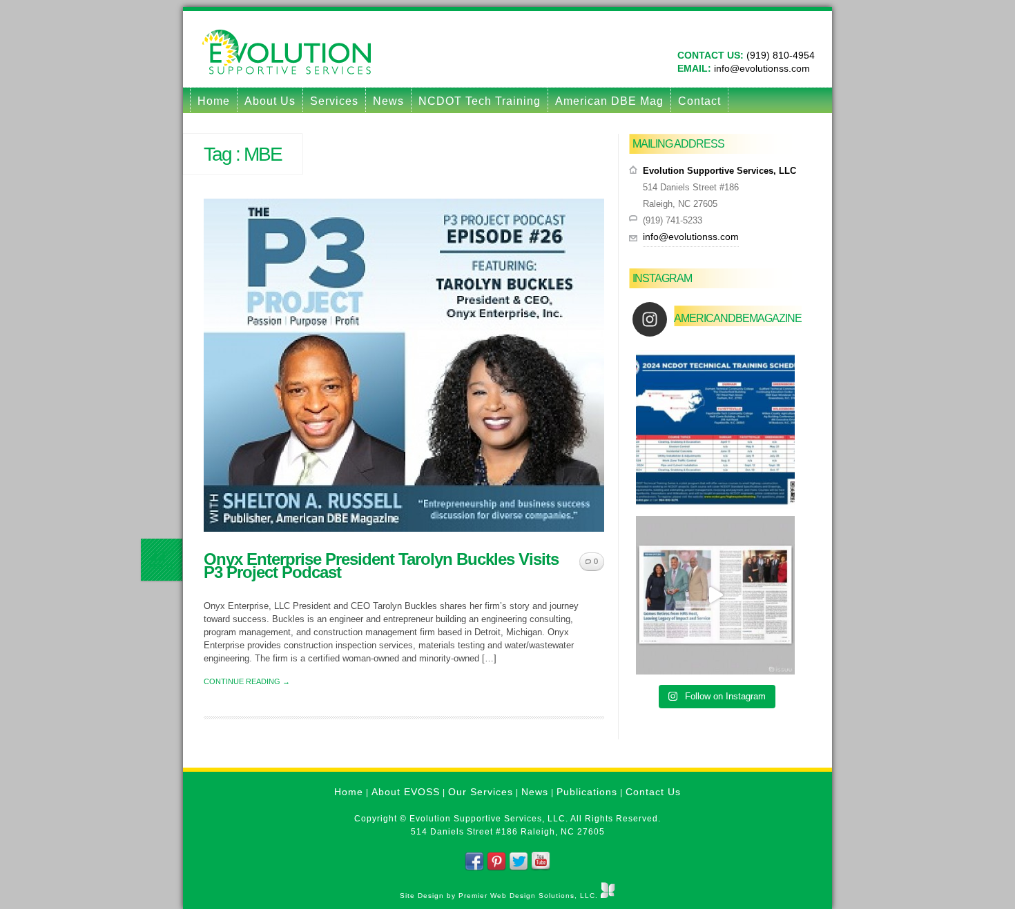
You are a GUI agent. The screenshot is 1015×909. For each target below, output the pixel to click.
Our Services (480, 791)
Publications (587, 791)
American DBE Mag (609, 101)
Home (213, 101)
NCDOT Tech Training (479, 101)
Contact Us (653, 791)
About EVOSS (405, 791)
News (388, 101)
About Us (270, 101)
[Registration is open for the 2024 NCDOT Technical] (715, 429)
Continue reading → (247, 681)
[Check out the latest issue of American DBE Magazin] (715, 595)
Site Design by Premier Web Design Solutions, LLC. (500, 895)
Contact (699, 101)
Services (334, 101)
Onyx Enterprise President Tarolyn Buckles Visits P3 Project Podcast (381, 565)
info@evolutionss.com (760, 68)
